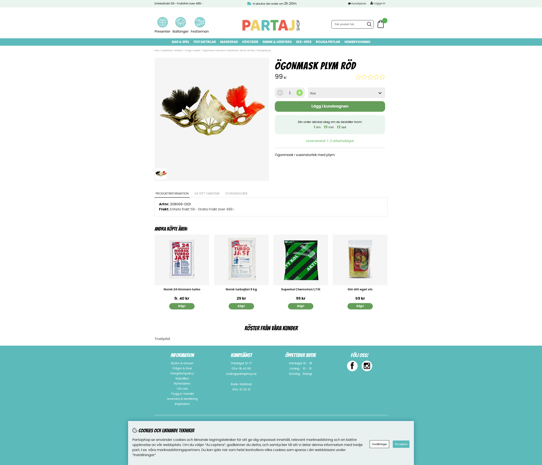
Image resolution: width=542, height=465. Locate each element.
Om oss (182, 388)
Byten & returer (182, 363)
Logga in (379, 3)
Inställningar (379, 444)
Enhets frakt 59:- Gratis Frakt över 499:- (202, 209)
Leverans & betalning (182, 398)
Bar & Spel (180, 42)
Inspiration (182, 404)
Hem (157, 51)
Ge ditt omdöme (207, 193)
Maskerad (229, 42)
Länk (162, 19)
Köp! (181, 306)
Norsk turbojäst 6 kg (241, 289)
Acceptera (401, 444)
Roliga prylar (328, 42)
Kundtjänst (358, 3)
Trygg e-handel (182, 393)
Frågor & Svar (182, 368)
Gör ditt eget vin (360, 289)
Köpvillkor (182, 378)
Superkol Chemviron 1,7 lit (300, 289)
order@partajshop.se (241, 374)
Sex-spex (304, 42)
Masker (179, 51)
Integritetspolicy (182, 373)
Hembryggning (357, 42)
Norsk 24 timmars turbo (182, 289)
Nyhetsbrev (182, 383)
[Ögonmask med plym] (212, 162)
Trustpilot (162, 339)
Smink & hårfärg (277, 42)
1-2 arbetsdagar (340, 141)
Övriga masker (192, 51)
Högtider (250, 42)
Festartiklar (205, 42)
